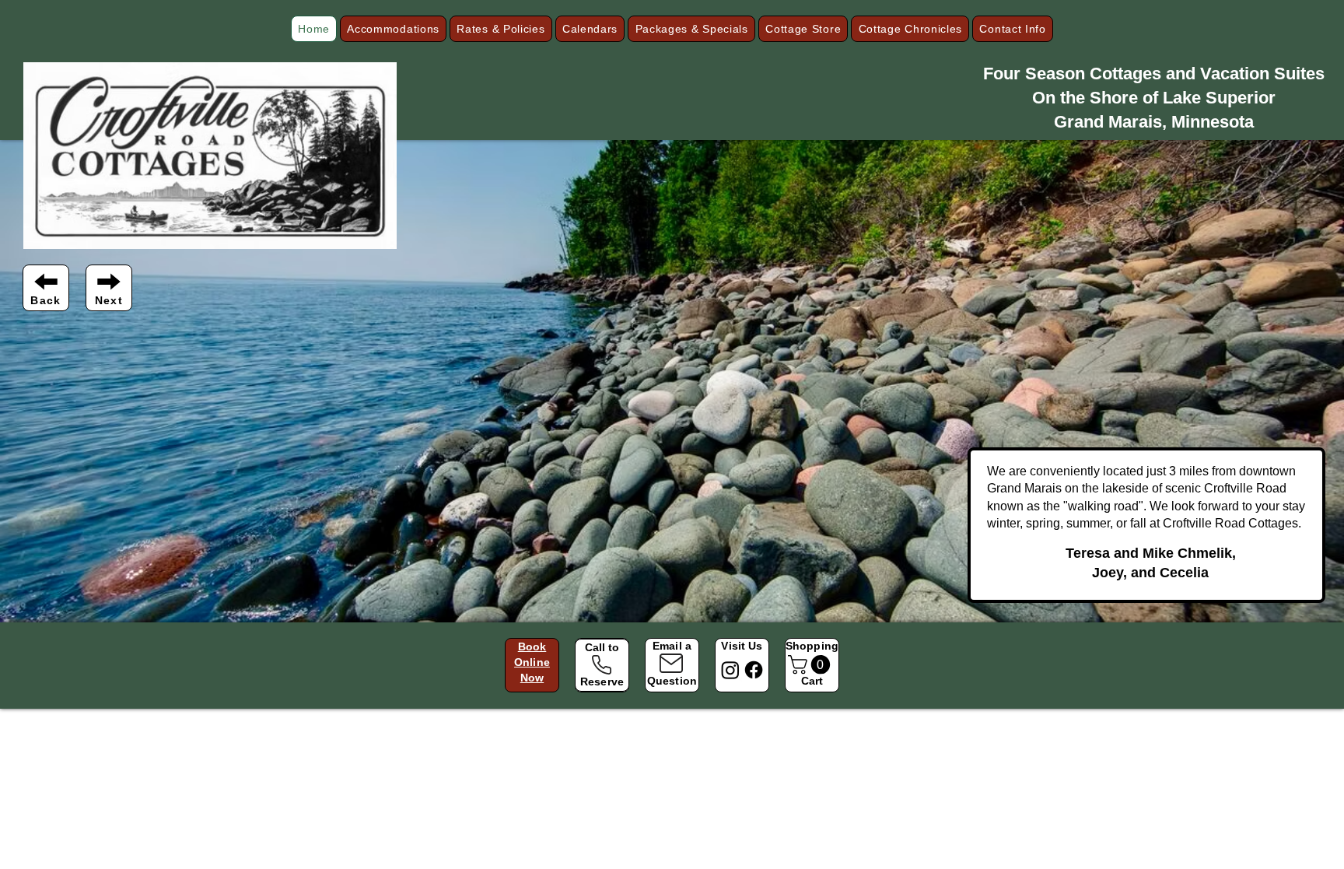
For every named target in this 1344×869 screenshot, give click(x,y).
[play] (1311, 609)
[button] (393, 29)
